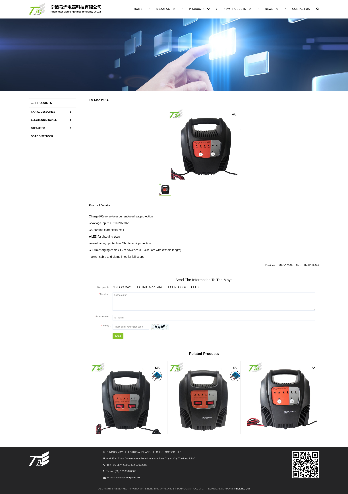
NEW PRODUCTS (235, 8)
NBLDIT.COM (242, 488)
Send (118, 336)
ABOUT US (163, 8)
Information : (103, 316)
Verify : (106, 325)
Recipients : (104, 287)
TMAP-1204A (311, 265)
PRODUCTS (197, 8)
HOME (138, 8)
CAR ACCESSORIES (43, 111)
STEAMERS (38, 128)
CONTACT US (301, 8)
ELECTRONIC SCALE (44, 119)
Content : (105, 294)
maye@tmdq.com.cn (128, 477)
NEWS (269, 8)
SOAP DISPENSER (42, 136)
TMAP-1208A (285, 265)
